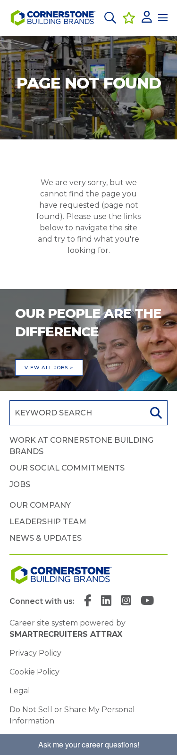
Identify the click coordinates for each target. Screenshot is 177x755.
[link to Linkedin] (106, 601)
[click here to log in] (147, 17)
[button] (110, 18)
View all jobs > (49, 368)
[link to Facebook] (88, 601)
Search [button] (155, 413)
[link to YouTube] (147, 601)
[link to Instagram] (126, 601)
